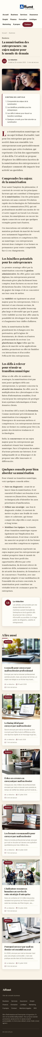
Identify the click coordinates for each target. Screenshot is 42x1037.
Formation (23, 19)
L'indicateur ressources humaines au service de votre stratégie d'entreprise (17, 891)
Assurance (34, 15)
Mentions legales (25, 1008)
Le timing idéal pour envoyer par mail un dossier (17, 724)
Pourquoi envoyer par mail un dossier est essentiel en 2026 (18, 948)
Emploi (5, 19)
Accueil (6, 15)
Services (23, 15)
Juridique (33, 19)
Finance (13, 19)
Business (14, 15)
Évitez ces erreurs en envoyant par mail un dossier (18, 779)
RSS (35, 1008)
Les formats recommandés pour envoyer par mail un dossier (19, 835)
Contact (28, 24)
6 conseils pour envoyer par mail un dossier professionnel (18, 669)
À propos (16, 24)
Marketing (7, 24)
